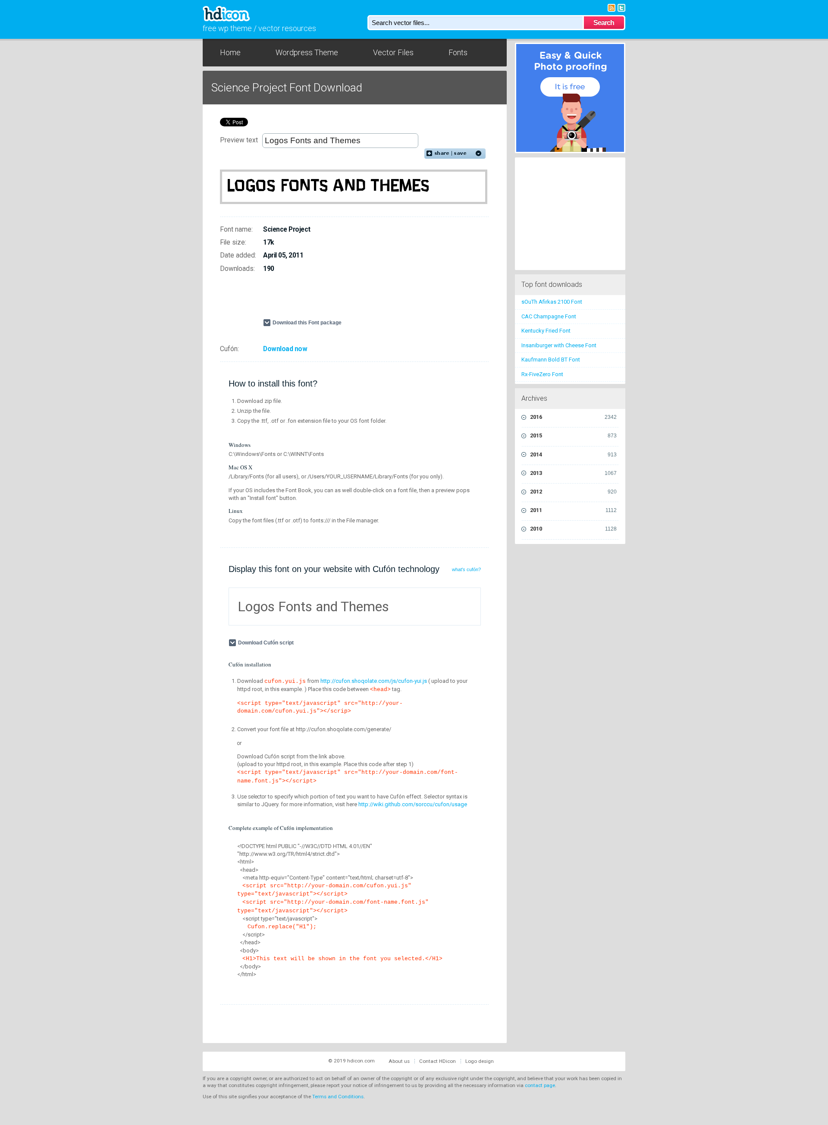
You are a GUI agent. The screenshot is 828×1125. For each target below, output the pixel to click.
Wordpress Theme (307, 52)
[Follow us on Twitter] (621, 7)
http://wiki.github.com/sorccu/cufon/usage (412, 804)
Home (230, 52)
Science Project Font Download (286, 87)
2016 (573, 417)
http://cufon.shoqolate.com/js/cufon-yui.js (373, 681)
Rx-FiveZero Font (542, 374)
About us (399, 1061)
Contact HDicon (437, 1061)
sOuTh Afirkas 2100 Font (551, 302)
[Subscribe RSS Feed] (611, 7)
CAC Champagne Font (548, 316)
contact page (540, 1085)
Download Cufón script (266, 643)
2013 (573, 473)
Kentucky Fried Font (546, 330)
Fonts (457, 52)
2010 (573, 528)
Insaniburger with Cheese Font (558, 345)
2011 (573, 510)
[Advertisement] (364, 299)
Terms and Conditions (338, 1097)
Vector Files (393, 52)
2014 (573, 454)
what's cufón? (466, 569)
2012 (573, 491)
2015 (573, 435)
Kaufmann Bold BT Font (550, 359)
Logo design (479, 1061)
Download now (285, 349)
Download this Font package (307, 323)
